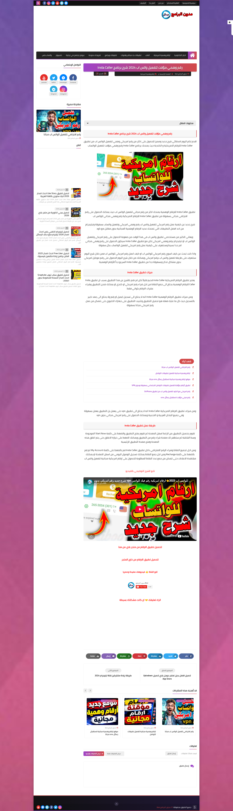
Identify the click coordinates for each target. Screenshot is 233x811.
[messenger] (66, 3)
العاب (147, 55)
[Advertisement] (85, 29)
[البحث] (38, 3)
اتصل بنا (152, 3)
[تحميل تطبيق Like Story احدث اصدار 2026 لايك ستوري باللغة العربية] (76, 193)
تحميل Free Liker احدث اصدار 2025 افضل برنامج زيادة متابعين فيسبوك (53, 254)
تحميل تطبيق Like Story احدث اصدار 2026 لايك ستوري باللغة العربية (53, 194)
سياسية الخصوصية (189, 3)
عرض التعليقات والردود (93, 753)
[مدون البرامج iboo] (177, 15)
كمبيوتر (59, 55)
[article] (113, 672)
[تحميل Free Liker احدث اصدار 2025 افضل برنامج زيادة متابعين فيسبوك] (76, 253)
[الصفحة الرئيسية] (192, 55)
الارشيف (143, 3)
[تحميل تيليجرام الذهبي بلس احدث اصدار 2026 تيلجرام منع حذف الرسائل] (76, 231)
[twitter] (53, 3)
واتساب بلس (47, 55)
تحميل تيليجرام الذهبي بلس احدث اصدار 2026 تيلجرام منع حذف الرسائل (52, 233)
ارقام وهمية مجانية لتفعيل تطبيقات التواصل (172, 373)
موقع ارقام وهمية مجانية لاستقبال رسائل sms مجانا (169, 379)
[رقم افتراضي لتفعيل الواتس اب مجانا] (58, 121)
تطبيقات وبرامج (111, 55)
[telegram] (62, 3)
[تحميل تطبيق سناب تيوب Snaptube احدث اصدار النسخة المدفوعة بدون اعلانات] (76, 274)
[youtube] (57, 3)
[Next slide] (85, 691)
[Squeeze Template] (195, 807)
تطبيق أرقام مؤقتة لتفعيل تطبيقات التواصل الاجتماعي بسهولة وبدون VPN (161, 385)
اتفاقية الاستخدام (173, 3)
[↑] (116, 804)
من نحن (161, 3)
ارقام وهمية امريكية (162, 55)
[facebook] (44, 3)
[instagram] (49, 3)
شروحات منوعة (95, 55)
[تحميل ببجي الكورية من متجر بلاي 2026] (76, 212)
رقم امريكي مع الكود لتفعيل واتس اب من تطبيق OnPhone (167, 391)
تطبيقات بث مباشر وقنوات (131, 55)
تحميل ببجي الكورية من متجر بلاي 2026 (53, 213)
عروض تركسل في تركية (75, 55)
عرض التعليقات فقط (114, 753)
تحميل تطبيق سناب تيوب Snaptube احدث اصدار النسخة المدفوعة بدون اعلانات (53, 278)
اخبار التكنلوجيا (180, 55)
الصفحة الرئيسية (165, 74)
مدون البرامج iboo (73, 138)
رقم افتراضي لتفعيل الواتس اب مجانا (176, 367)
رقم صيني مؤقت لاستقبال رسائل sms (175, 397)
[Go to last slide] (90, 691)
